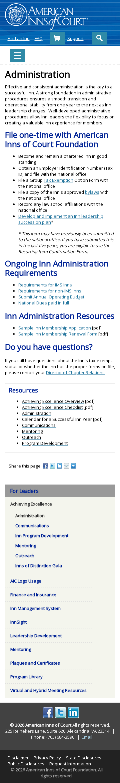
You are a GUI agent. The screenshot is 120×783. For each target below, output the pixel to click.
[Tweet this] (53, 466)
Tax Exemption (58, 180)
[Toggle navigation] (17, 55)
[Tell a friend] (67, 466)
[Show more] (74, 466)
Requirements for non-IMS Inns (49, 291)
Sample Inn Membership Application (54, 328)
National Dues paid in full (43, 303)
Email (87, 737)
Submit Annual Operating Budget (51, 297)
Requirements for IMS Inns (45, 285)
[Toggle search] (99, 38)
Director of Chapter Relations (75, 372)
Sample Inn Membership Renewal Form (57, 334)
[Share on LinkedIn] (60, 466)
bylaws (92, 192)
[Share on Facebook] (46, 466)
